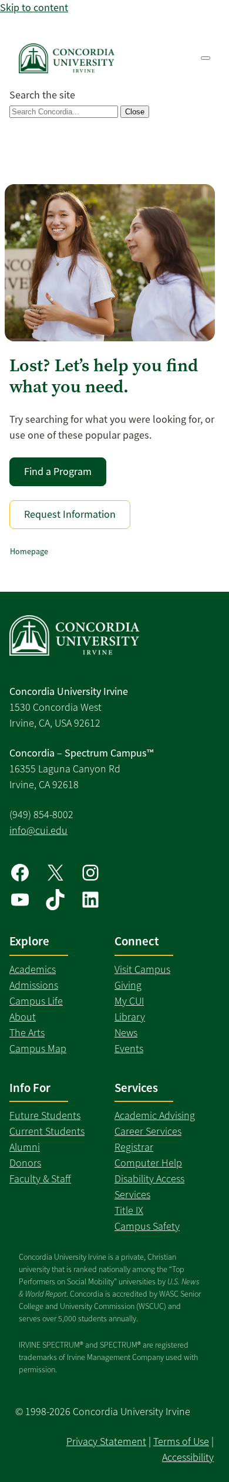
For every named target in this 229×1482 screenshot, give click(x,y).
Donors (25, 1163)
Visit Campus (142, 969)
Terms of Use (181, 1441)
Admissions (33, 985)
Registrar (133, 1147)
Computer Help (148, 1163)
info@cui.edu (38, 830)
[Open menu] (205, 58)
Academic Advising (154, 1115)
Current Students (47, 1131)
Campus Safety (147, 1226)
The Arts (27, 1032)
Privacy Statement (106, 1441)
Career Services (147, 1131)
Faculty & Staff (40, 1178)
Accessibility (188, 1457)
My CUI (129, 1001)
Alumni (24, 1147)
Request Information (70, 514)
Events (128, 1048)
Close (134, 111)
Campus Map (37, 1048)
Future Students (44, 1115)
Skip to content (34, 7)
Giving (128, 985)
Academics (32, 969)
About (22, 1016)
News (125, 1032)
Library (129, 1016)
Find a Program (58, 471)
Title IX (128, 1210)
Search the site (42, 95)
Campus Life (36, 1001)
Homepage (29, 551)
